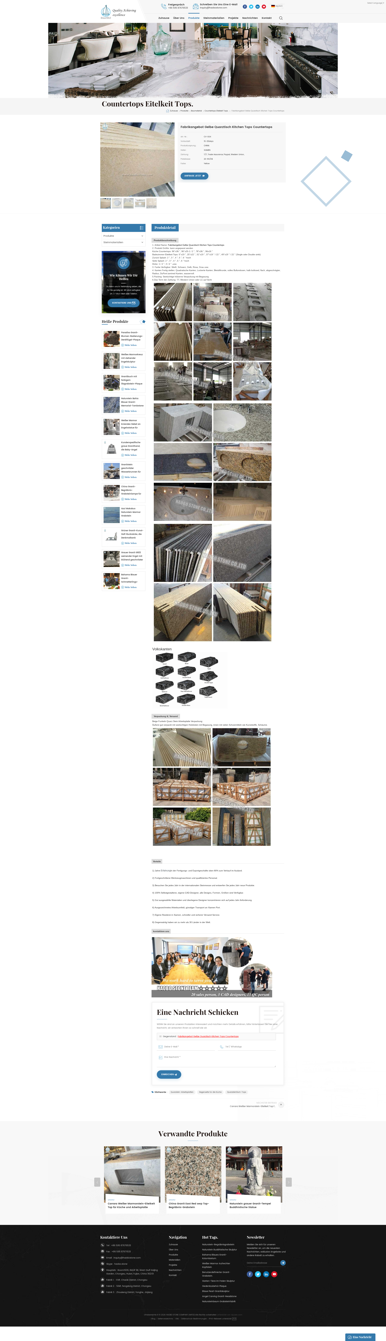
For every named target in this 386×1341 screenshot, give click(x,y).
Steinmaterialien (213, 18)
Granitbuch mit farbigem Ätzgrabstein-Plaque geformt (131, 380)
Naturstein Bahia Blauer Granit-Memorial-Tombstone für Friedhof (132, 402)
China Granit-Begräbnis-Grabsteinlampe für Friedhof (131, 490)
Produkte (193, 18)
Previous (97, 1182)
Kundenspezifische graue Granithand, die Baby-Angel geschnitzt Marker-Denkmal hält (131, 446)
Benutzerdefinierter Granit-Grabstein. (216, 1274)
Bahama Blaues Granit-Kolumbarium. (214, 1256)
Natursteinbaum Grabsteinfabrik (219, 1301)
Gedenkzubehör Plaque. (214, 1286)
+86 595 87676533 (178, 8)
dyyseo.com (236, 1314)
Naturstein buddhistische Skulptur (219, 1249)
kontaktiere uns (121, 303)
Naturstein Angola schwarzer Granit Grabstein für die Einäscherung (191, 1205)
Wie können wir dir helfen (124, 277)
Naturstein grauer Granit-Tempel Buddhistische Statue (128, 1205)
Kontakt (267, 18)
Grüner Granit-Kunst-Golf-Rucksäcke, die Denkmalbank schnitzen (132, 534)
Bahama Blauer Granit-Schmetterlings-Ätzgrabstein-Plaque (131, 578)
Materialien (174, 1260)
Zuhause (163, 18)
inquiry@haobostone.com (213, 7)
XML (177, 1318)
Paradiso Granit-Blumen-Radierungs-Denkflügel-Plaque (132, 336)
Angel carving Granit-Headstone (219, 1296)
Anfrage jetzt (192, 176)
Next (289, 1182)
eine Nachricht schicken (362, 1338)
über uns (178, 18)
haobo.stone (120, 1264)
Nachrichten (250, 18)
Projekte (233, 18)
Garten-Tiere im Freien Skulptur (218, 1281)
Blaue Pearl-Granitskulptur (215, 1291)
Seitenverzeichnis (165, 1318)
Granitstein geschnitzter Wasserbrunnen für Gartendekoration (131, 468)
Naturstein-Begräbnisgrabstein (218, 1244)
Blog (153, 1318)
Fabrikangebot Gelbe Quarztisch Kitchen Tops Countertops (208, 1036)
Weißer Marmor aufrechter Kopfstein (216, 1265)
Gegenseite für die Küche (210, 1092)
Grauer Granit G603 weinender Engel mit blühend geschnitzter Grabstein (132, 556)
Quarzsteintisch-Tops (236, 1092)
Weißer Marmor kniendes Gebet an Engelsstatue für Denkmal (131, 424)
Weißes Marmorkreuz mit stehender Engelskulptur (132, 358)
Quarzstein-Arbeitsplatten (182, 1092)
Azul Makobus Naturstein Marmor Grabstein (131, 512)
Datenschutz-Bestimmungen (194, 1318)
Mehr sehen (131, 345)
